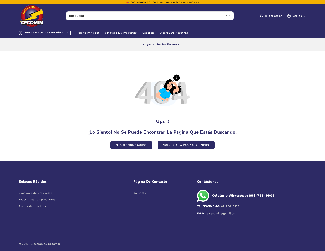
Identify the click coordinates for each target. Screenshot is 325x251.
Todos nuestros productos (37, 199)
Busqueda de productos (35, 192)
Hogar (147, 44)
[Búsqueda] (228, 16)
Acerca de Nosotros (32, 206)
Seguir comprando (131, 144)
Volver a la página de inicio (186, 144)
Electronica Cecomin (45, 243)
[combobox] (150, 16)
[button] (294, 16)
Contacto (139, 192)
